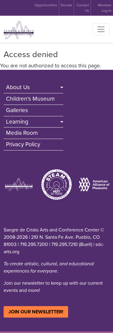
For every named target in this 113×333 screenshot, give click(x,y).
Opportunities (46, 5)
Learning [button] (17, 121)
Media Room (22, 132)
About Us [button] (18, 87)
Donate (66, 5)
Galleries (17, 110)
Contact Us (83, 7)
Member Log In (104, 7)
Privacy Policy (23, 144)
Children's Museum (30, 98)
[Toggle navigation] (101, 29)
